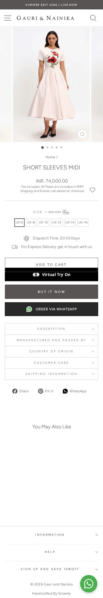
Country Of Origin (51, 351)
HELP (50, 552)
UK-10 (43, 222)
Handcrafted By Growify (51, 593)
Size (47, 212)
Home (50, 157)
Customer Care (51, 363)
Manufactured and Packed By (51, 340)
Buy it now (51, 292)
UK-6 (19, 222)
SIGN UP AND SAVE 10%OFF (50, 569)
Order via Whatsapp (56, 309)
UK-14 (69, 222)
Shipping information (51, 374)
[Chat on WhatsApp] (88, 583)
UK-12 (56, 222)
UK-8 (31, 222)
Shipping (26, 191)
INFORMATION (50, 535)
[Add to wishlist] (92, 189)
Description (51, 329)
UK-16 (82, 222)
